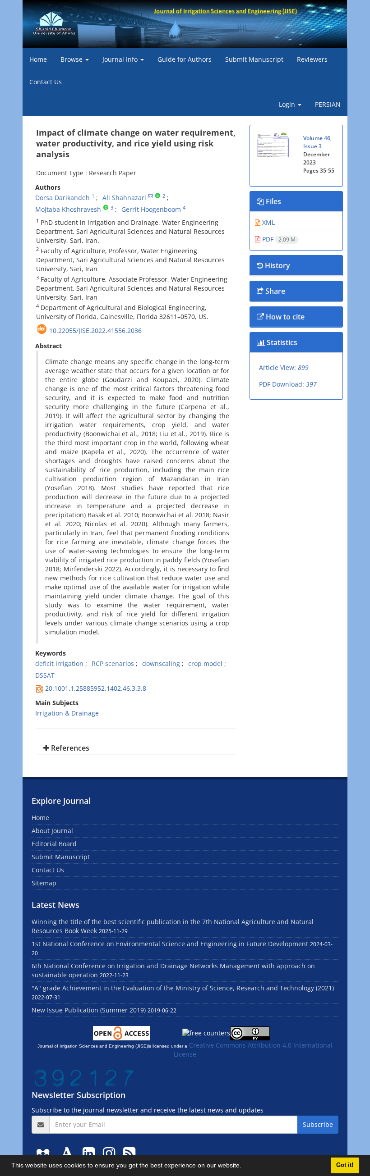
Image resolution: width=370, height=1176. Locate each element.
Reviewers (312, 59)
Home (38, 59)
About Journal (52, 830)
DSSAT (45, 675)
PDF (278, 239)
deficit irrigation (59, 663)
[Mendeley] (45, 1153)
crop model (205, 663)
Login (288, 104)
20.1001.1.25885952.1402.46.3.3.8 (95, 688)
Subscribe (318, 1124)
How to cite (284, 317)
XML (267, 222)
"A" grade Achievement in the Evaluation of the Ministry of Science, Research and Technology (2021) (183, 988)
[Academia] (69, 1153)
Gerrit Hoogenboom (151, 209)
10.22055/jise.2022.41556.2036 (95, 330)
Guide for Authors (184, 59)
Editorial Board (54, 843)
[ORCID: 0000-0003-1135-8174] (158, 196)
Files (272, 201)
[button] (244, 1166)
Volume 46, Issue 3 (317, 142)
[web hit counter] (84, 1077)
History (276, 265)
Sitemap (44, 883)
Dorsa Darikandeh (62, 197)
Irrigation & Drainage (67, 713)
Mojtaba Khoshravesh (68, 209)
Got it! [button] (344, 1165)
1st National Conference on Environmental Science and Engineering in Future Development (170, 943)
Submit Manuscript (254, 59)
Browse (72, 59)
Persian (328, 104)
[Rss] (129, 1153)
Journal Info (120, 59)
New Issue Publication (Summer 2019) (89, 1010)
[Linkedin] (90, 1153)
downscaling (161, 663)
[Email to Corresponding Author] (150, 196)
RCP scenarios (113, 663)
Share (274, 291)
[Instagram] (111, 1153)
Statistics (281, 342)
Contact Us (45, 81)
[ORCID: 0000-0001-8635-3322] (106, 208)
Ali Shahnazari (124, 197)
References (69, 748)
